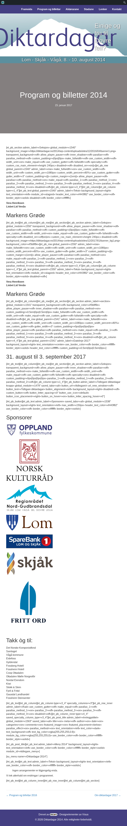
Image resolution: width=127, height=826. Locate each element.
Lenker (103, 9)
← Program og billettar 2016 (21, 795)
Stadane (89, 9)
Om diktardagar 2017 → (108, 795)
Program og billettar (49, 9)
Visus (85, 814)
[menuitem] (2, 2)
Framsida (26, 9)
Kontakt (116, 9)
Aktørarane (72, 9)
